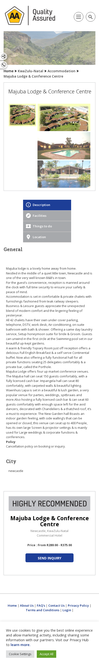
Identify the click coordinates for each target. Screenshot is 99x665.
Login (66, 610)
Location (39, 237)
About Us (27, 605)
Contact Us (56, 605)
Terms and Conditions (42, 610)
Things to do (42, 226)
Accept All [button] (46, 654)
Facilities (39, 215)
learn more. (21, 644)
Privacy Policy (78, 605)
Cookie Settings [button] (20, 654)
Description (41, 205)
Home (8, 71)
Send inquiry (49, 558)
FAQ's (41, 605)
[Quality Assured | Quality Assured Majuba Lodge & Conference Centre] (30, 15)
